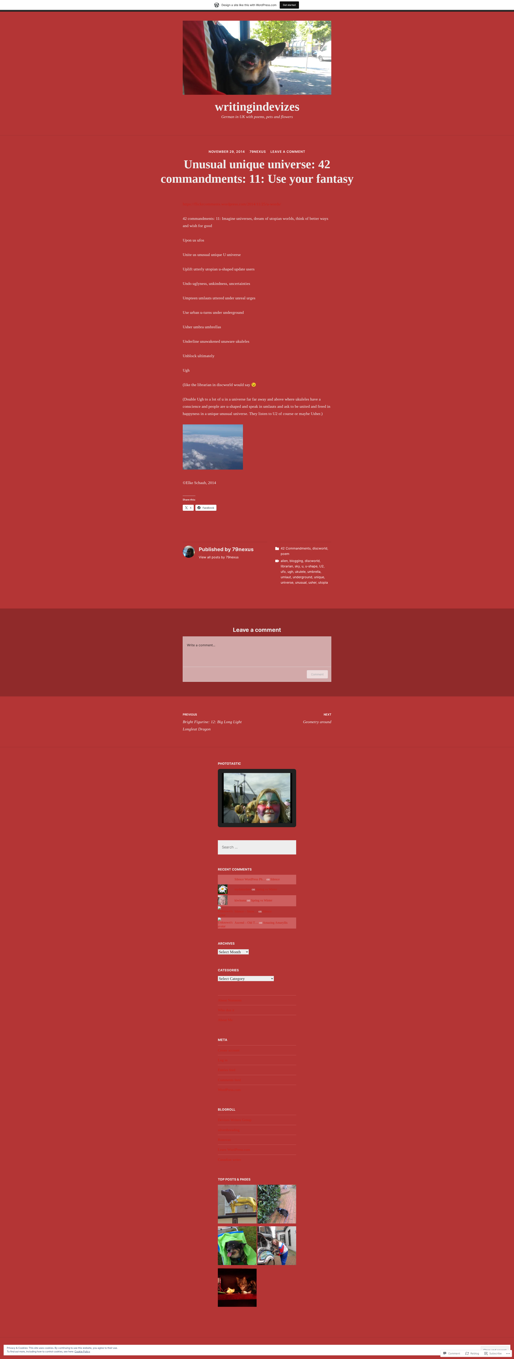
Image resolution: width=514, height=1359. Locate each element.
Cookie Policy (82, 1351)
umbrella (313, 572)
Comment (317, 674)
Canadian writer (229, 1160)
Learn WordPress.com (234, 1150)
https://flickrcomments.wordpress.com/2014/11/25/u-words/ (232, 204)
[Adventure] (276, 1246)
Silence (275, 879)
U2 (321, 566)
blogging (296, 561)
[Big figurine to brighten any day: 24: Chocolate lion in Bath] (237, 1205)
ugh (290, 572)
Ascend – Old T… (246, 923)
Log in (222, 1060)
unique (319, 577)
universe (287, 582)
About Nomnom (230, 1000)
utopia (323, 582)
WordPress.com (229, 1090)
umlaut (286, 577)
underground (302, 577)
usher (312, 582)
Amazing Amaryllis (275, 923)
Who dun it (226, 1010)
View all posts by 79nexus (219, 557)
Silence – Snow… (246, 911)
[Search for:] (257, 847)
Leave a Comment (287, 152)
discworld (319, 548)
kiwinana (240, 900)
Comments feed (229, 1080)
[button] (247, 811)
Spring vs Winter (266, 889)
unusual (301, 582)
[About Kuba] (237, 1246)
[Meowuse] (237, 1288)
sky (297, 566)
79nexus (258, 152)
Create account (229, 1050)
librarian (287, 566)
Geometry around (317, 718)
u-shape (311, 566)
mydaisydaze (243, 889)
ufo (283, 572)
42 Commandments (296, 548)
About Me (225, 1020)
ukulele (300, 572)
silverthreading (229, 1130)
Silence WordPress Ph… (250, 879)
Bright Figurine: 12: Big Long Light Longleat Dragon (212, 722)
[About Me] (276, 1205)
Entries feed (226, 1070)
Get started (289, 4)
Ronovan (224, 1140)
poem (285, 554)
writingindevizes (257, 106)
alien (284, 561)
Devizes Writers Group (234, 1120)
